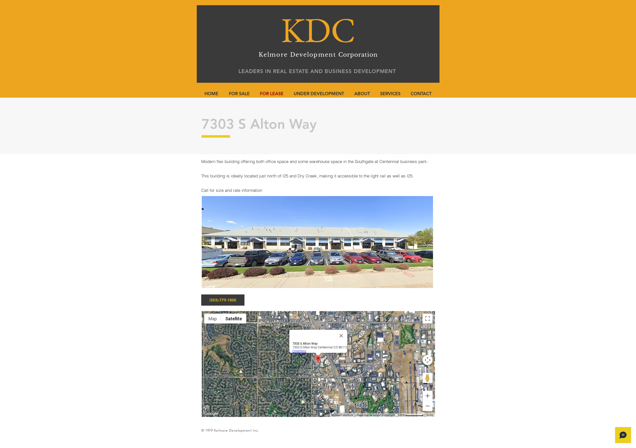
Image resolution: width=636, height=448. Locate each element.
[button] (317, 242)
